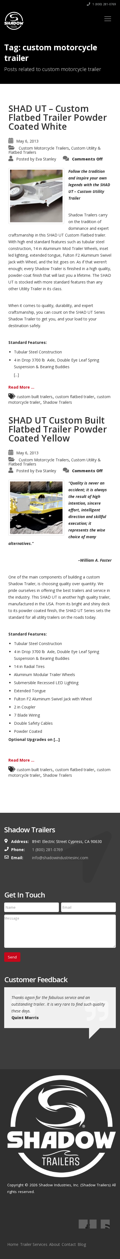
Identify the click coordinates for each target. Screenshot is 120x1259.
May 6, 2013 (27, 141)
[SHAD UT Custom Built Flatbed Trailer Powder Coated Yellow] (36, 507)
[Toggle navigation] (108, 18)
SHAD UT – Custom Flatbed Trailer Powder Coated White (57, 117)
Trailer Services (33, 1244)
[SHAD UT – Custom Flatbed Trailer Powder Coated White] (36, 195)
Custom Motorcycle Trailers (44, 148)
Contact (69, 1244)
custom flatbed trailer (74, 396)
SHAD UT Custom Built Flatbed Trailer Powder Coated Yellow (57, 429)
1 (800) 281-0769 (104, 4)
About (54, 1244)
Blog (82, 1244)
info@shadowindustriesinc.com (60, 857)
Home (12, 1244)
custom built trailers (34, 396)
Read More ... (21, 387)
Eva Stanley (45, 159)
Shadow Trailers (57, 402)
